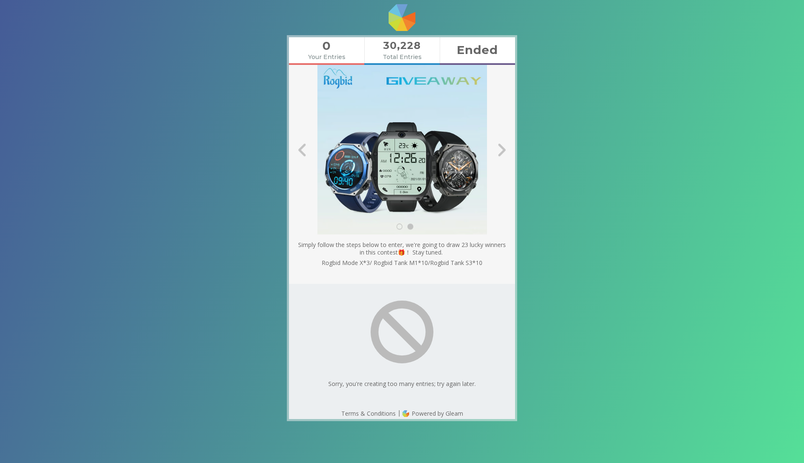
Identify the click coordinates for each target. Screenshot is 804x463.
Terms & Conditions (368, 413)
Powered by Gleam (436, 413)
